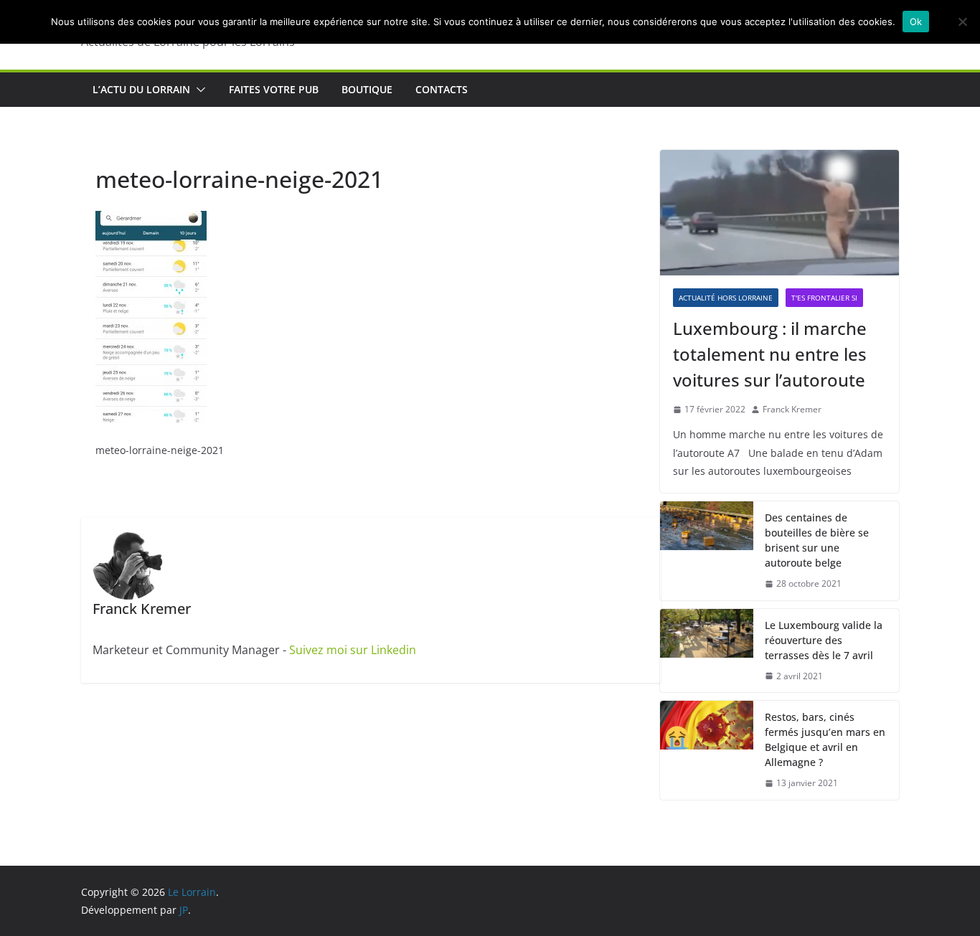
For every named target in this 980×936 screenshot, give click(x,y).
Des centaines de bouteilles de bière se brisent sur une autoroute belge (817, 540)
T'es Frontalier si (824, 298)
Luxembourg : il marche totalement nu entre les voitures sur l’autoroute (770, 354)
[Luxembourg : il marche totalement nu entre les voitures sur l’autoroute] (779, 212)
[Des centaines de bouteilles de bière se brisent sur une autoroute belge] (706, 550)
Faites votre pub (274, 89)
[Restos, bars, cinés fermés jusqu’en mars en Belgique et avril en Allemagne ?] (706, 750)
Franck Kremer (792, 409)
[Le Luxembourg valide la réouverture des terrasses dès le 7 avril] (706, 651)
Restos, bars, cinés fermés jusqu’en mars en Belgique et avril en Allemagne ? (825, 739)
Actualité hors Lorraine (726, 298)
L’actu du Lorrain (141, 89)
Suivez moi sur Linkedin (352, 650)
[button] (198, 90)
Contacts (441, 89)
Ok (916, 21)
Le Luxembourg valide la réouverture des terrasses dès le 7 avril (823, 640)
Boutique (366, 89)
